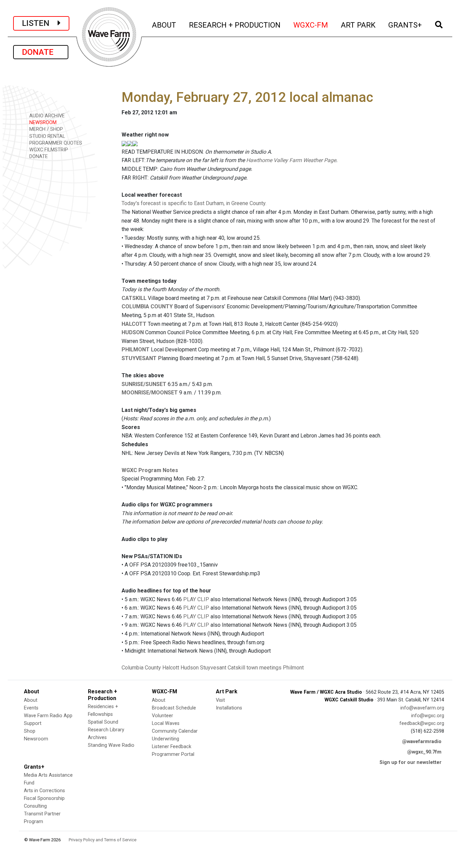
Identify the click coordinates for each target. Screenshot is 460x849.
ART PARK (358, 24)
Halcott (170, 667)
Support (32, 723)
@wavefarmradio (421, 741)
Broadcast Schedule (174, 708)
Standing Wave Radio (111, 745)
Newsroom (36, 739)
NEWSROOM (42, 122)
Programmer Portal (173, 754)
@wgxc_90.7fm (424, 752)
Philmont (293, 667)
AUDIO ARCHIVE (46, 116)
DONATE (41, 52)
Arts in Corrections (44, 791)
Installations (229, 708)
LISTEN (40, 23)
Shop (29, 731)
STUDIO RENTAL (46, 136)
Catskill (236, 667)
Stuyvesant (213, 667)
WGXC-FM (311, 24)
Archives (97, 737)
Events (31, 708)
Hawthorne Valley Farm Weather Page (291, 160)
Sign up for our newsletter (410, 762)
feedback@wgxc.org (421, 723)
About (30, 700)
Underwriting (165, 739)
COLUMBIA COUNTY (147, 306)
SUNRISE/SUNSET (144, 384)
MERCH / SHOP (45, 129)
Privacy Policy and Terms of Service (102, 839)
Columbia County (141, 667)
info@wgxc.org (427, 716)
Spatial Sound (103, 722)
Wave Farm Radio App (48, 716)
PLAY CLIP (196, 599)
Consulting (35, 806)
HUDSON (133, 332)
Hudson (189, 667)
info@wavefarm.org (422, 708)
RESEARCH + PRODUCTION (235, 24)
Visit (220, 700)
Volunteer (162, 716)
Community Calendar (175, 731)
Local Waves (165, 723)
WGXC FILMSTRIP (48, 150)
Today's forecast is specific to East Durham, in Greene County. (194, 203)
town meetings (264, 667)
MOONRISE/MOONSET (150, 392)
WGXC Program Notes (150, 470)
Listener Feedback (171, 746)
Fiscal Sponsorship (44, 798)
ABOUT (164, 24)
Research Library (106, 730)
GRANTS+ (405, 24)
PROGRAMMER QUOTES (55, 143)
